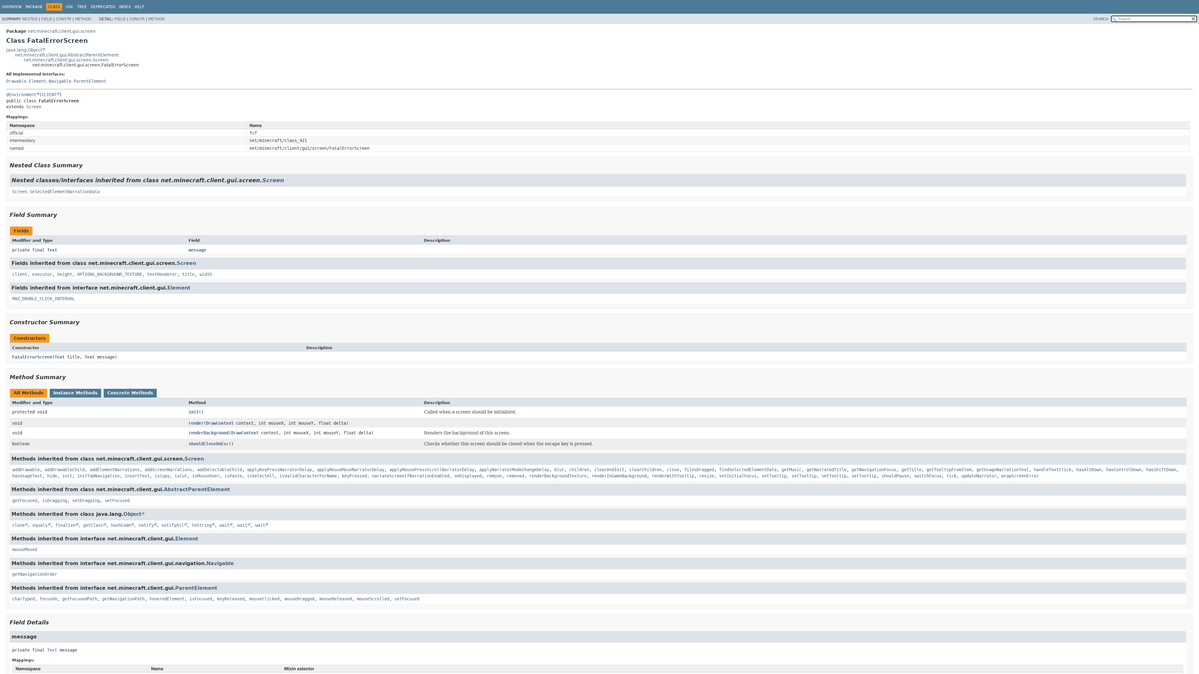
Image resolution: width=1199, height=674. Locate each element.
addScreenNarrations (168, 469)
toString (202, 525)
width (206, 274)
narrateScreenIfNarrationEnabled (410, 475)
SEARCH (1100, 19)
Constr (63, 19)
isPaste (233, 475)
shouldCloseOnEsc (209, 443)
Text (52, 249)
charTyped (23, 598)
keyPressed (354, 475)
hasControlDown (1123, 469)
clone (18, 525)
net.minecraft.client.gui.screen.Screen (66, 59)
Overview (12, 7)
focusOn (48, 598)
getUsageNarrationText (1002, 469)
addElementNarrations (115, 469)
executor (42, 274)
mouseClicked (264, 598)
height (64, 274)
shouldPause (895, 475)
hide (52, 475)
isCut (181, 475)
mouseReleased (335, 598)
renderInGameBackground (619, 475)
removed (515, 475)
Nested (29, 19)
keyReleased (230, 598)
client (19, 274)
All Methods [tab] (28, 392)
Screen (33, 106)
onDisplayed (468, 475)
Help (139, 7)
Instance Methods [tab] (75, 392)
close (673, 469)
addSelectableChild (219, 469)
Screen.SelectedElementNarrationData (56, 191)
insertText (137, 475)
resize (706, 475)
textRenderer (162, 274)
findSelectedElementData (748, 469)
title (188, 274)
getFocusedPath (79, 598)
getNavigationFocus (873, 469)
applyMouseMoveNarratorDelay (350, 469)
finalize (65, 525)
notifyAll (172, 525)
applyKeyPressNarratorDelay (279, 469)
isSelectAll (260, 475)
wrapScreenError (1020, 475)
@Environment (21, 94)
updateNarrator (978, 475)
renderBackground (209, 432)
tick (951, 475)
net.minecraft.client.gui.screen (62, 31)
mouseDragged (299, 598)
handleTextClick (1052, 469)
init (194, 411)
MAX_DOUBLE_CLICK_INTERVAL (43, 298)
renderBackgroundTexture (558, 475)
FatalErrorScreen (32, 356)
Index (125, 7)
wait (224, 525)
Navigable (60, 81)
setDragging (86, 500)
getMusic (792, 469)
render (196, 423)
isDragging (54, 500)
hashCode (121, 525)
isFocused (201, 598)
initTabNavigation (98, 475)
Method (83, 19)
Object (132, 514)
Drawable (16, 81)
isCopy (162, 475)
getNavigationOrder (34, 574)
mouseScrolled (373, 598)
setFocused (117, 500)
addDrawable (26, 469)
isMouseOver (206, 475)
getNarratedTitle (826, 469)
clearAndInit (609, 469)
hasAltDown (1088, 469)
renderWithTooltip (673, 475)
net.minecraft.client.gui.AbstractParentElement (67, 54)
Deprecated (103, 7)
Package (34, 7)
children (579, 469)
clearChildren (645, 469)
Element (37, 81)
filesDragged (699, 469)
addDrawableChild (65, 469)
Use (69, 7)
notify (146, 525)
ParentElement (90, 81)
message (197, 249)
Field (46, 19)
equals (39, 525)
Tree (82, 7)
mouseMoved (24, 549)
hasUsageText (27, 475)
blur (559, 469)
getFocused (24, 500)
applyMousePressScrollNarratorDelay (431, 469)
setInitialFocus (738, 475)
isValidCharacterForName (308, 475)
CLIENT (49, 94)
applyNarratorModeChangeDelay (514, 469)
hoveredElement (167, 598)
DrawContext (220, 423)
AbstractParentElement (197, 489)
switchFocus (927, 475)
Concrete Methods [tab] (130, 392)
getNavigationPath (123, 598)
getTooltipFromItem (948, 469)
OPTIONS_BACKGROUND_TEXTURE (109, 274)
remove (494, 475)
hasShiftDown (1161, 469)
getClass (93, 525)
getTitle (911, 469)
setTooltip (774, 475)
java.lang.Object (24, 49)
